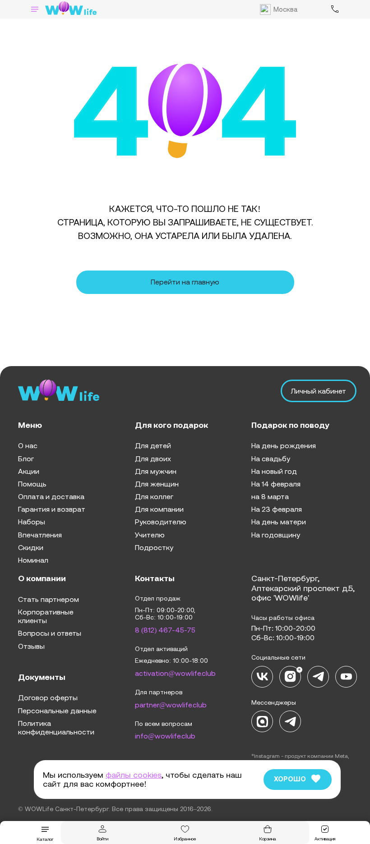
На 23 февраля (276, 509)
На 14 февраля (276, 484)
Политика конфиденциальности (56, 727)
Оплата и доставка (51, 496)
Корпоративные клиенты (46, 616)
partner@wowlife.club (171, 705)
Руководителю (160, 522)
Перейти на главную (185, 282)
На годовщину (275, 535)
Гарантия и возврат (51, 509)
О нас (27, 445)
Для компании (159, 509)
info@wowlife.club (165, 736)
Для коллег (154, 496)
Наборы (31, 522)
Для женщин (157, 484)
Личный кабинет (318, 391)
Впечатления (40, 535)
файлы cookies (134, 775)
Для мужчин (155, 471)
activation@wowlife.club (175, 673)
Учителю (150, 535)
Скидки (30, 547)
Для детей (153, 445)
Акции (28, 471)
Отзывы (31, 646)
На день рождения (283, 445)
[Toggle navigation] (34, 9)
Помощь (32, 484)
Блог (26, 458)
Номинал (33, 560)
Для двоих (153, 458)
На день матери (278, 522)
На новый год (274, 471)
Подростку (154, 547)
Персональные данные (57, 710)
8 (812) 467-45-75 (165, 630)
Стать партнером (48, 599)
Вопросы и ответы (49, 633)
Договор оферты (48, 697)
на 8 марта (270, 496)
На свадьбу (270, 458)
